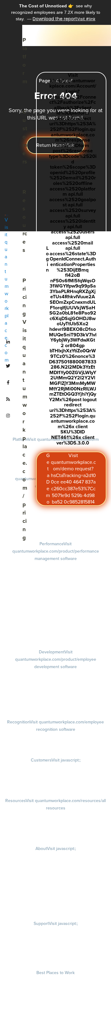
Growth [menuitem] (56, 682)
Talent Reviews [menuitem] (55, 698)
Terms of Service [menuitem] (55, 948)
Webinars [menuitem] (55, 833)
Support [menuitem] (56, 923)
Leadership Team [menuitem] (55, 882)
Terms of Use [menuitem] (55, 940)
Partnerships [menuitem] (55, 899)
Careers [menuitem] (55, 856)
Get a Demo (71, 478)
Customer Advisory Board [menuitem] (55, 785)
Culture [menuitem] (55, 865)
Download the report (55, 19)
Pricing (25, 409)
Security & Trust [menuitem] (55, 957)
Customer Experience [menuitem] (55, 776)
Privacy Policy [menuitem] (55, 931)
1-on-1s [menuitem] (55, 629)
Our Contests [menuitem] (55, 980)
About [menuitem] (55, 848)
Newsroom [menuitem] (55, 891)
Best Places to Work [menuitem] (55, 972)
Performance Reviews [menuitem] (55, 613)
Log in (71, 259)
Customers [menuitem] (55, 760)
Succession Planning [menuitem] (55, 706)
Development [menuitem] (55, 659)
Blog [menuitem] (55, 816)
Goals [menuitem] (55, 574)
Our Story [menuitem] (55, 873)
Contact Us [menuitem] (55, 908)
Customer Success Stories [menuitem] (55, 768)
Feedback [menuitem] (55, 597)
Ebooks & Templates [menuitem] (55, 824)
